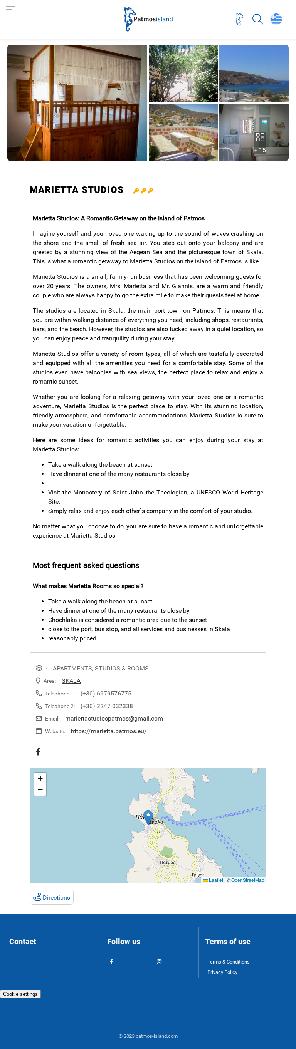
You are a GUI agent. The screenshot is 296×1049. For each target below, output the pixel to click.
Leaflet (215, 879)
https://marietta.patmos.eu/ (109, 731)
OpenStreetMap (247, 879)
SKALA (71, 680)
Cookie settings (20, 994)
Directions (56, 897)
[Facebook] (40, 752)
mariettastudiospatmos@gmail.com (114, 718)
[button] (148, 818)
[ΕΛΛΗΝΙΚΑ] (276, 19)
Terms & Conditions (228, 962)
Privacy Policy (222, 972)
